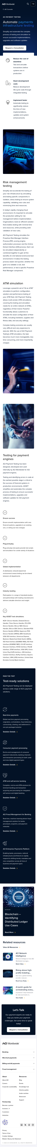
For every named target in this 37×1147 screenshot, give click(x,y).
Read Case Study (21, 981)
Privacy (4, 1130)
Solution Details (9, 731)
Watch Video (20, 964)
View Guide (19, 998)
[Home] (8, 4)
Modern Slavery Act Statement (11, 1139)
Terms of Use (6, 1133)
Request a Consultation (14, 48)
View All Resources (10, 947)
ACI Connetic (9, 9)
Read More (9, 932)
